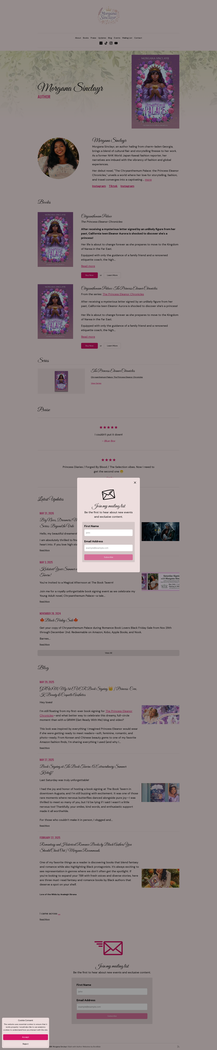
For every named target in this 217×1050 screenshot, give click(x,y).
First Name (91, 526)
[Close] (135, 482)
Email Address (93, 541)
